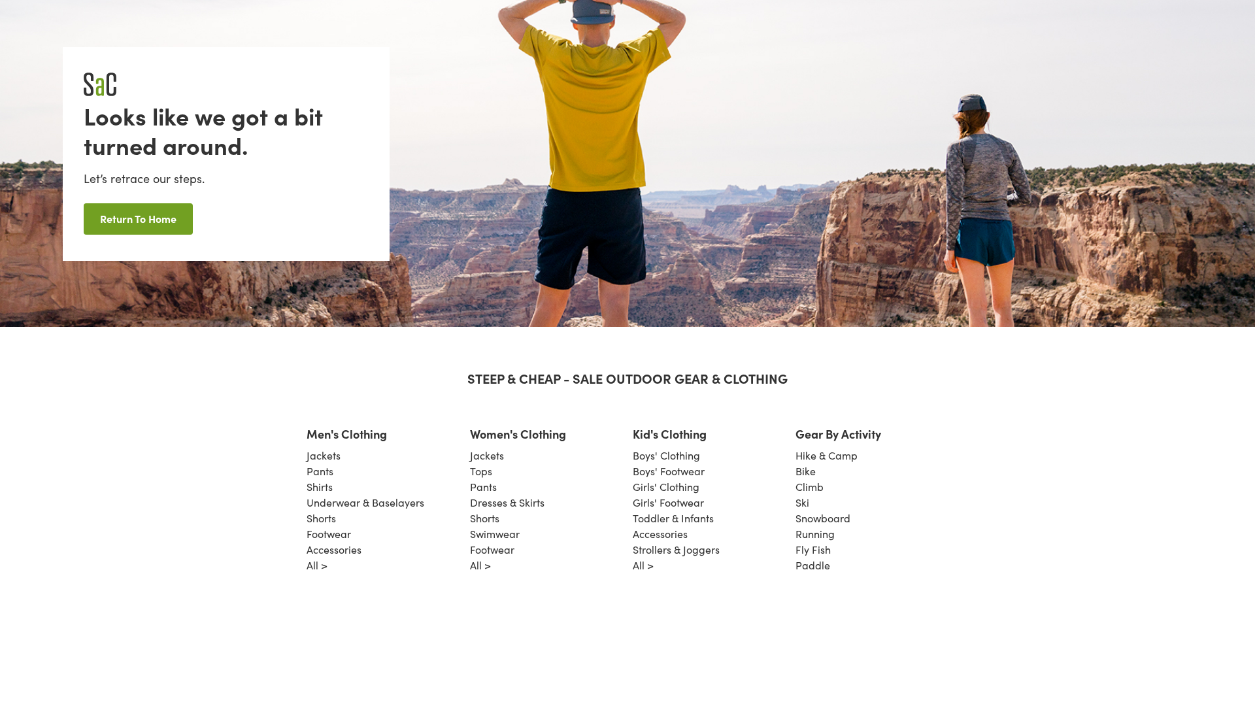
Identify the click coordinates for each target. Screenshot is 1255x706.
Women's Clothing (518, 434)
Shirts (320, 487)
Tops (481, 471)
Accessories (334, 549)
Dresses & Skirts (507, 502)
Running (815, 534)
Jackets (324, 455)
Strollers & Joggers (676, 549)
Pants (320, 471)
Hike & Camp (826, 455)
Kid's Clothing (670, 434)
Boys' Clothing (666, 455)
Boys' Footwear (669, 471)
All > (317, 565)
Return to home (138, 218)
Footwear (329, 534)
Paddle (812, 565)
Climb (809, 487)
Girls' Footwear (668, 502)
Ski (802, 502)
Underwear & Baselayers (365, 502)
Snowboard (822, 518)
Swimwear (495, 534)
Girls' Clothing (666, 487)
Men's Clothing (347, 434)
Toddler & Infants (673, 518)
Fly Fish (813, 549)
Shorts (321, 518)
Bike (805, 471)
